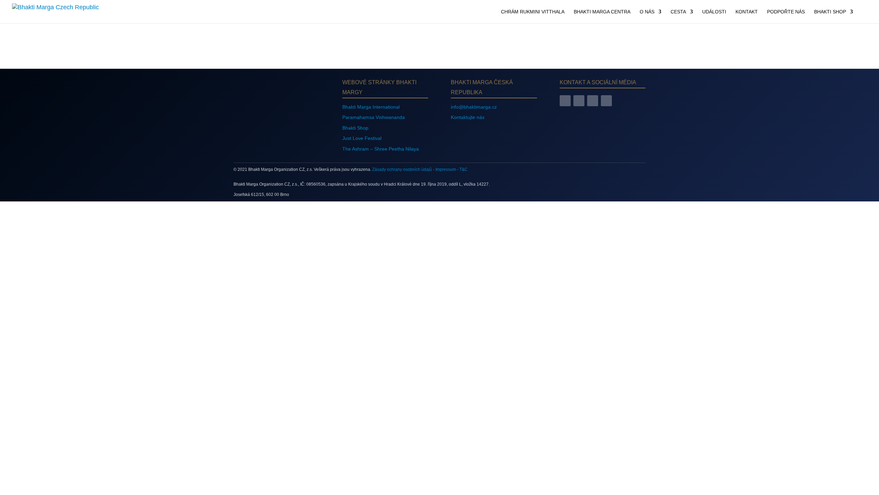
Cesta (678, 11)
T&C (463, 169)
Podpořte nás (786, 11)
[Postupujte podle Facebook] (565, 100)
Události (714, 11)
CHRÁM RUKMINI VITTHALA (532, 11)
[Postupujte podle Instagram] (578, 100)
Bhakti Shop (830, 11)
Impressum (445, 169)
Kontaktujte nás (467, 117)
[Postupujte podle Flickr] (606, 100)
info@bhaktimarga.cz (474, 107)
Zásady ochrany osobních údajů (402, 169)
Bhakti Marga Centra (602, 11)
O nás (647, 11)
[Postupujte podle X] (592, 100)
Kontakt (746, 11)
